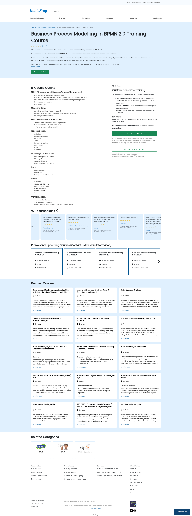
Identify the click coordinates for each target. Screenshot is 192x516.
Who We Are (136, 469)
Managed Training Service (109, 472)
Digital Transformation (107, 469)
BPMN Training (52, 27)
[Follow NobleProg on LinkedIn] (131, 510)
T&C (132, 492)
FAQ (132, 489)
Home (34, 27)
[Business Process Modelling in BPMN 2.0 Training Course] (40, 10)
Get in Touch (182, 512)
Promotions (36, 472)
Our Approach (70, 469)
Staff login (96, 515)
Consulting (86, 18)
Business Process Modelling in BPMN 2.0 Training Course (75, 27)
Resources (36, 479)
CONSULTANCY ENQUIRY (134, 149)
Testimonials (136, 482)
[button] (158, 261)
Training (62, 18)
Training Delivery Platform (109, 475)
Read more (35, 67)
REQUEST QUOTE (40, 71)
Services (110, 18)
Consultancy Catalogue (75, 479)
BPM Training (42, 27)
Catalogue (36, 469)
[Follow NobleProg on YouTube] (134, 510)
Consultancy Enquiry (73, 476)
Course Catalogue (37, 18)
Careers (134, 486)
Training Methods (39, 475)
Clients (133, 479)
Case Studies (70, 472)
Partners (134, 475)
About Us (133, 18)
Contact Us (157, 18)
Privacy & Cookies (96, 508)
